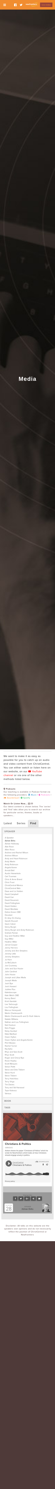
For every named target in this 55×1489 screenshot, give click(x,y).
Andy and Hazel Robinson (16, 858)
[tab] (27, 831)
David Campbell (11, 894)
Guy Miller (9, 939)
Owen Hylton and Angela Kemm (19, 1040)
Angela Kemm (11, 867)
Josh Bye (9, 983)
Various (8, 1093)
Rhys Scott (9, 1055)
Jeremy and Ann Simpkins (16, 951)
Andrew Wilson (11, 855)
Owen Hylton (10, 1037)
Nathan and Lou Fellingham (17, 1022)
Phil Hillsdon (10, 1043)
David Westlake (11, 909)
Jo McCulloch (10, 962)
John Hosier (10, 974)
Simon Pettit (10, 1067)
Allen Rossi (10, 849)
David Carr (9, 897)
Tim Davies (9, 1084)
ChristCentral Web (12, 888)
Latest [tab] (8, 823)
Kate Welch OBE (12, 995)
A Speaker (9, 838)
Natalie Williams (11, 1019)
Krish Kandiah (11, 1001)
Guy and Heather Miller (15, 936)
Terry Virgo (9, 1081)
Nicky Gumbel (11, 1031)
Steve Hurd (10, 1073)
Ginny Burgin (10, 927)
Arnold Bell (9, 870)
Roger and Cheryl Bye (14, 1058)
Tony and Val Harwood (14, 1087)
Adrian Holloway (12, 844)
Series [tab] (21, 823)
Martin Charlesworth (13, 1013)
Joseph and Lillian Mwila (15, 977)
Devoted (8, 915)
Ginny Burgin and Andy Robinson (19, 930)
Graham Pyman (11, 933)
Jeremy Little (10, 954)
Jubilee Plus (10, 989)
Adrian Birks (10, 841)
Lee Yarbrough (11, 1004)
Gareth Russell (11, 921)
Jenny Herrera (11, 948)
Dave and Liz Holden (14, 891)
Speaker (9, 831)
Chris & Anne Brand (13, 879)
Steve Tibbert (10, 1075)
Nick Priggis (10, 1028)
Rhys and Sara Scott (13, 1052)
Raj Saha (8, 1049)
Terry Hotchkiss (11, 1078)
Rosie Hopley (10, 1061)
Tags (7, 1107)
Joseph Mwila (11, 980)
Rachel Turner (11, 1046)
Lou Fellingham (11, 1007)
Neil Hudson (10, 1025)
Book (7, 1101)
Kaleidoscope (10, 992)
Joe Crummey (11, 965)
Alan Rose (9, 846)
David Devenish (12, 900)
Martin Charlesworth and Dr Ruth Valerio (22, 1016)
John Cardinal (11, 971)
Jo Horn (8, 959)
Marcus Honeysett (13, 1010)
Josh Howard (10, 986)
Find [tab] (33, 823)
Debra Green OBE (13, 912)
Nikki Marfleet (11, 1034)
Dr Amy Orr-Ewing (13, 918)
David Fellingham (12, 903)
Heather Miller (11, 942)
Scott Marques (11, 1064)
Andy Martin (10, 861)
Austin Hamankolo (13, 873)
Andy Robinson (11, 864)
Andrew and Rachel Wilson (16, 852)
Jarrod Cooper (11, 945)
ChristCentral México (14, 885)
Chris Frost (9, 882)
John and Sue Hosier (14, 968)
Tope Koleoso (11, 1090)
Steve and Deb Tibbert (15, 1070)
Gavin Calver (10, 924)
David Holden (11, 906)
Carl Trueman (10, 876)
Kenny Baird (10, 998)
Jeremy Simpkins (12, 957)
